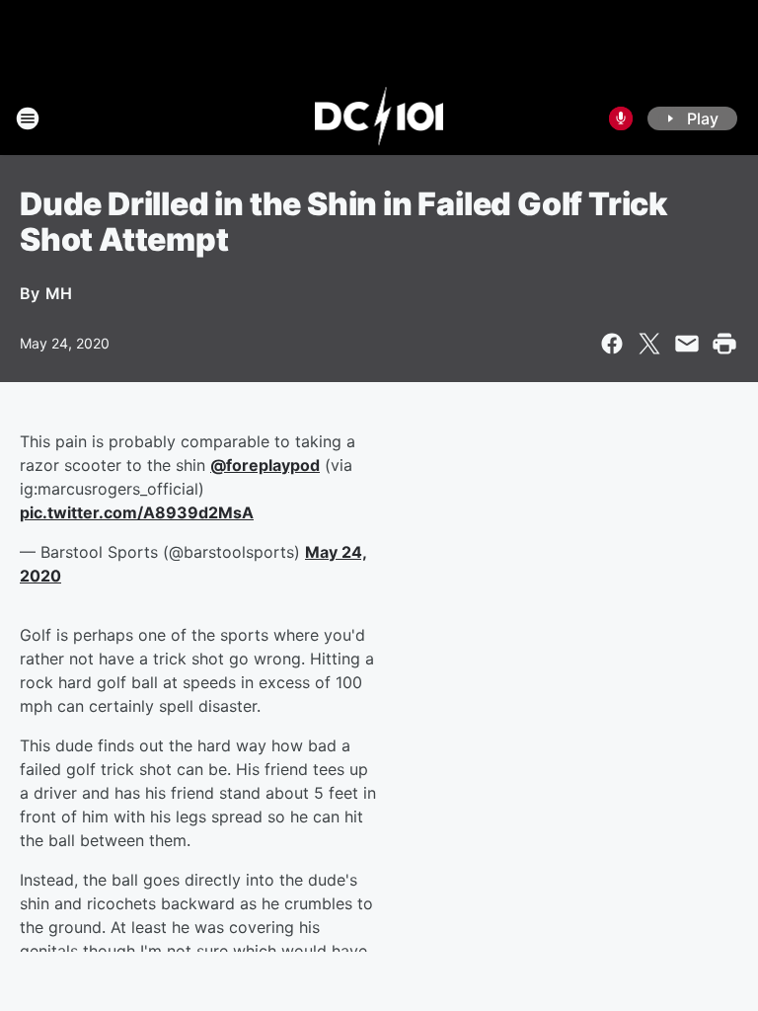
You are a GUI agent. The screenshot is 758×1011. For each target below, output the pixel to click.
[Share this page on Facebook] (612, 343)
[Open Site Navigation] (27, 118)
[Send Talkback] (621, 118)
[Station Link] (379, 118)
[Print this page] (724, 343)
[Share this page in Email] (687, 343)
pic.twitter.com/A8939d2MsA (137, 512)
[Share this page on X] (649, 343)
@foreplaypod (265, 465)
